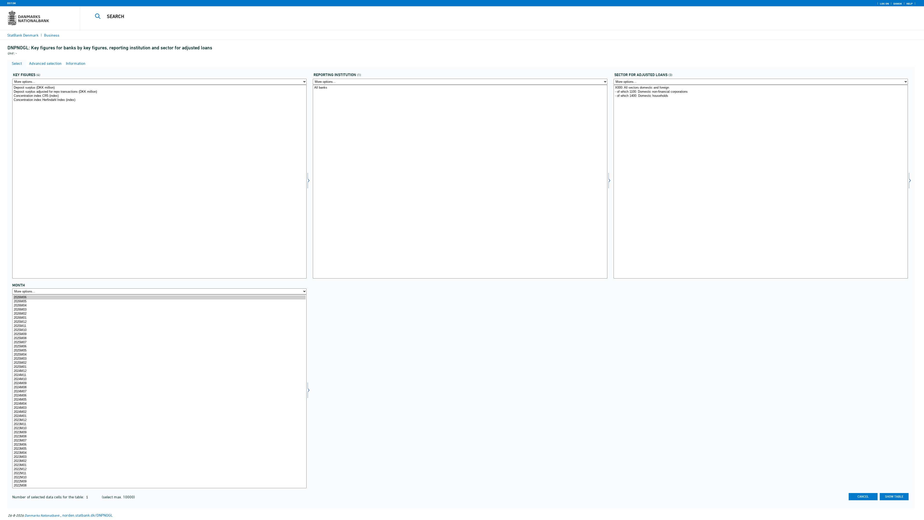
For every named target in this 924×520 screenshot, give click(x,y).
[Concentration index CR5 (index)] (159, 96)
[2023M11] (159, 424)
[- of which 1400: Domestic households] (761, 96)
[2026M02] (159, 314)
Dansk (897, 3)
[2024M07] (159, 392)
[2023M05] (159, 449)
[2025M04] (159, 355)
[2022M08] (159, 486)
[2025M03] (159, 359)
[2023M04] (159, 453)
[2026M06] (159, 297)
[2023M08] (159, 437)
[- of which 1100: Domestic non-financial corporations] (761, 92)
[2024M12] (159, 371)
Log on (884, 3)
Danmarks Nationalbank (42, 515)
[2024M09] (159, 383)
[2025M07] (159, 342)
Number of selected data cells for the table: (48, 497)
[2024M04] (159, 404)
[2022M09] (159, 482)
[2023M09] (159, 432)
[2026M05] (159, 301)
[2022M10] (159, 477)
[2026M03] (159, 310)
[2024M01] (159, 416)
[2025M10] (159, 330)
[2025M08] (159, 338)
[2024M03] (159, 408)
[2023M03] (159, 457)
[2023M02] (159, 461)
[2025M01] (159, 367)
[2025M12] (159, 322)
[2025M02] (159, 363)
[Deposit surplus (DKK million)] (159, 88)
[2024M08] (159, 387)
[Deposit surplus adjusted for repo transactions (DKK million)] (159, 92)
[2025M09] (159, 334)
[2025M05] (159, 351)
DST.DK (11, 3)
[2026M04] (159, 306)
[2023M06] (159, 445)
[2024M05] (159, 400)
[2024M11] (159, 375)
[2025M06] (159, 346)
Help (909, 3)
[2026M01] (159, 318)
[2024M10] (159, 379)
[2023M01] (159, 465)
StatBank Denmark (22, 35)
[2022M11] (159, 473)
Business (51, 35)
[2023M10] (159, 428)
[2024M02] (159, 412)
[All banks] (460, 88)
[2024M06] (159, 396)
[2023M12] (159, 420)
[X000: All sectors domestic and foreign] (761, 88)
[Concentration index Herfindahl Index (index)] (159, 100)
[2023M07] (159, 441)
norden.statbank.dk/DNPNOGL (87, 515)
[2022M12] (159, 469)
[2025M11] (159, 326)
